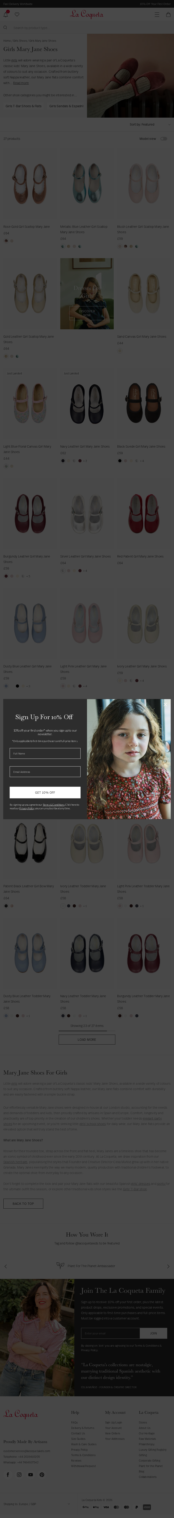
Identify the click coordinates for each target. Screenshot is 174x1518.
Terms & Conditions (54, 804)
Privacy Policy (26, 808)
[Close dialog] (165, 704)
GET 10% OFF (45, 792)
